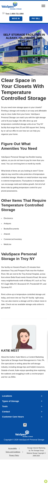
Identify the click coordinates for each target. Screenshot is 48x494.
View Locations (24, 48)
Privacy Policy (14, 455)
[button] (46, 47)
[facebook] (25, 425)
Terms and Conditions (13, 452)
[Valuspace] (17, 5)
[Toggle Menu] (43, 6)
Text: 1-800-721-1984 (14, 13)
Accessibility (12, 448)
